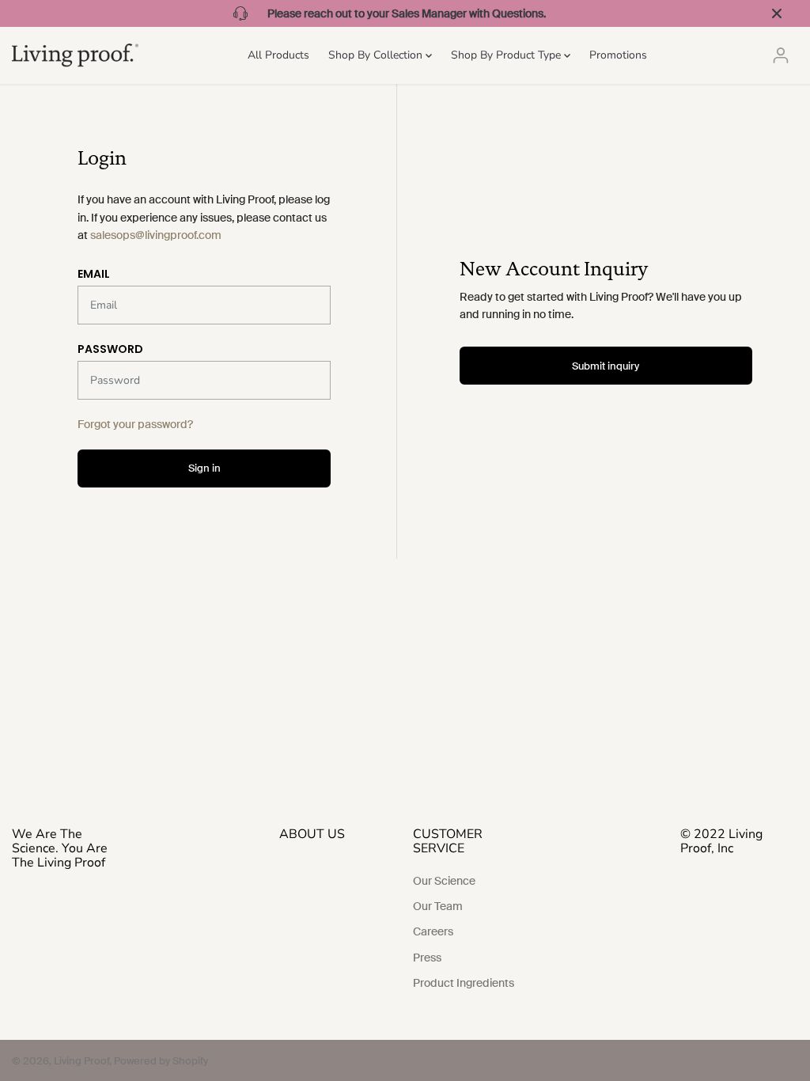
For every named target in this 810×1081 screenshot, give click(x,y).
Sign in (204, 468)
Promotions (618, 55)
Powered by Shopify (161, 1061)
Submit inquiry (605, 366)
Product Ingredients (463, 983)
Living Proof (81, 1061)
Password (110, 349)
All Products (278, 55)
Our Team (438, 906)
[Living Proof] (75, 55)
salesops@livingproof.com (155, 235)
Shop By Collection (377, 55)
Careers (433, 931)
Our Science (444, 881)
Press (427, 957)
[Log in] (780, 55)
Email (94, 274)
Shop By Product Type (507, 55)
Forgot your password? (135, 424)
